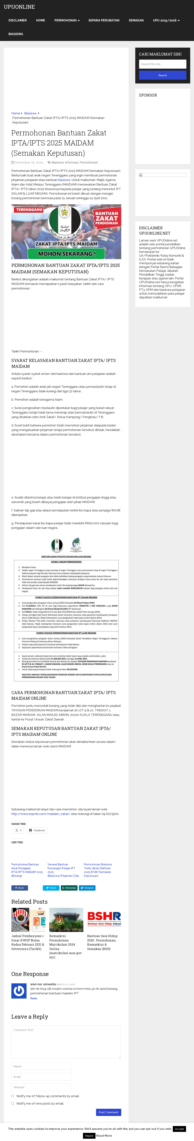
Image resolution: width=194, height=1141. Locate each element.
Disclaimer (18, 20)
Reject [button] (89, 1135)
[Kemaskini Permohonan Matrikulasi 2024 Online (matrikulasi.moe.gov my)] (66, 920)
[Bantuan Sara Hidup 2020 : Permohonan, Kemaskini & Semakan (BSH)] (104, 920)
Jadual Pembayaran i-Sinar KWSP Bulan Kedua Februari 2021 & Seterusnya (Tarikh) (28, 942)
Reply (33, 998)
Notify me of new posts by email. (40, 1103)
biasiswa (64, 180)
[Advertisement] (66, 83)
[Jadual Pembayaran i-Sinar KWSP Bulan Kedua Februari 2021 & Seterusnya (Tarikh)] (28, 920)
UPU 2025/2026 (165, 20)
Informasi (71, 162)
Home (40, 20)
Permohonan (66, 20)
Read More (104, 1135)
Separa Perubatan (103, 20)
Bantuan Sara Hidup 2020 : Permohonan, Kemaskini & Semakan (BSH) (102, 942)
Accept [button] (179, 1129)
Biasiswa (16, 34)
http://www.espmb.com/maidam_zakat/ (40, 814)
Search (162, 75)
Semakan (136, 20)
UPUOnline (19, 6)
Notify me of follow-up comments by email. (47, 1096)
